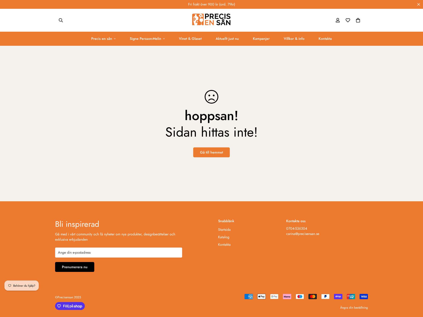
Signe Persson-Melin (145, 38)
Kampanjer (261, 38)
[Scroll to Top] (414, 293)
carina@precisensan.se (302, 233)
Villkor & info (294, 38)
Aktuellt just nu (227, 38)
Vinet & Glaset (190, 38)
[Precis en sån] (211, 20)
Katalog (223, 237)
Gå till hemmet (211, 152)
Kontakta (325, 38)
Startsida (224, 229)
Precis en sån (101, 38)
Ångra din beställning (354, 307)
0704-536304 (296, 228)
